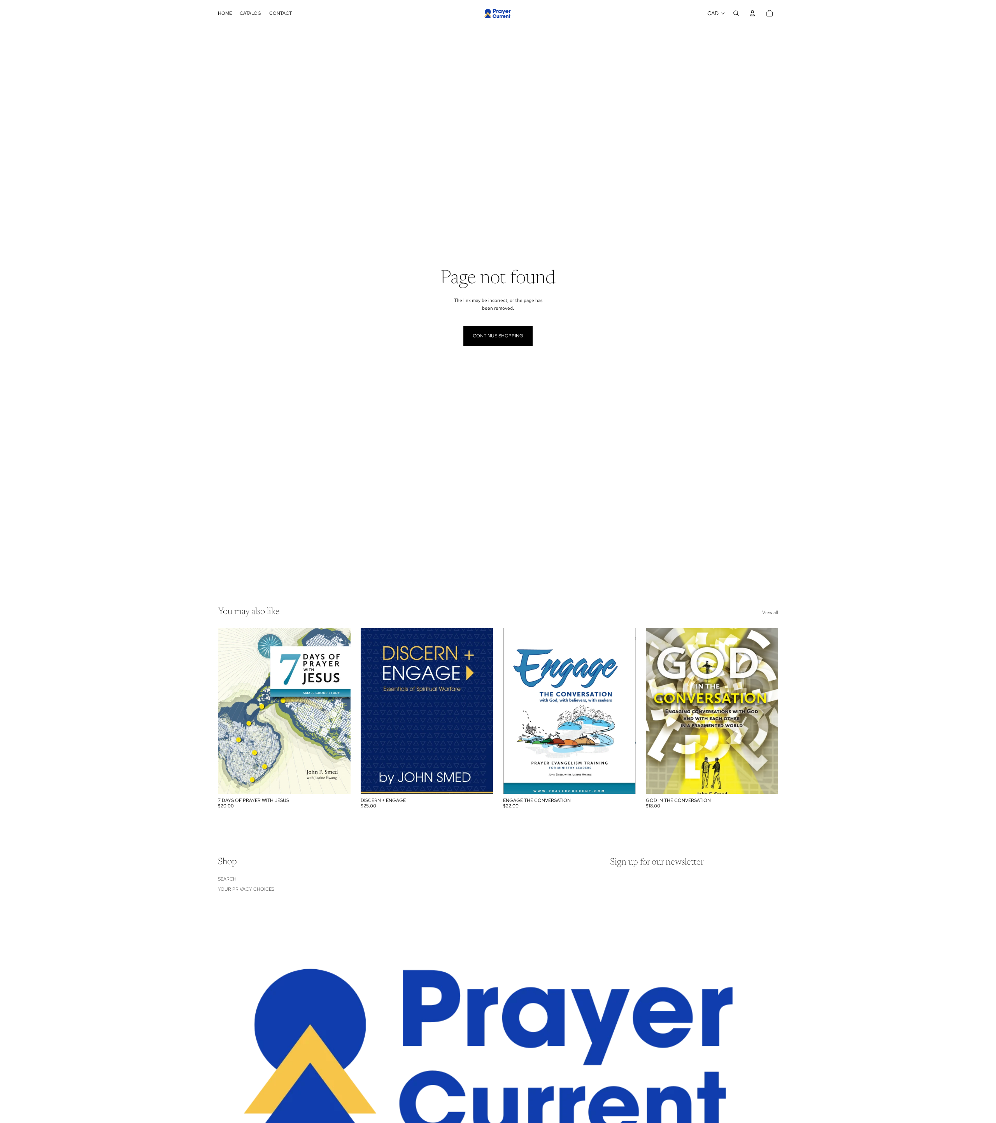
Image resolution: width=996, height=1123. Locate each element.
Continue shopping (498, 336)
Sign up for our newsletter (657, 862)
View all (770, 612)
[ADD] (338, 782)
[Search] (736, 13)
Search (227, 879)
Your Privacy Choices (246, 889)
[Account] (752, 13)
